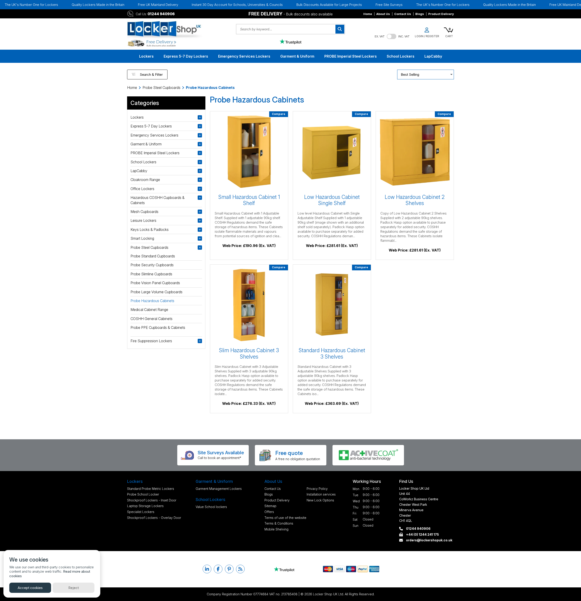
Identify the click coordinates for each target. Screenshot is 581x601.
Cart (449, 36)
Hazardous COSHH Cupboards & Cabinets (157, 200)
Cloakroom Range (145, 179)
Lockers (146, 56)
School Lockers (400, 56)
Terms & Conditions (278, 523)
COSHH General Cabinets (151, 318)
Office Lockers (142, 188)
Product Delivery (441, 14)
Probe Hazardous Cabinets (152, 300)
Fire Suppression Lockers (151, 341)
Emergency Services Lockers (244, 56)
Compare (278, 114)
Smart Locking (142, 238)
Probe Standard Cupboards (152, 256)
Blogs (419, 14)
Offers (269, 512)
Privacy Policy (317, 489)
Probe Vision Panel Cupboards (155, 283)
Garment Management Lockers (219, 489)
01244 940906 (161, 14)
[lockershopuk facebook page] (218, 569)
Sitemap (270, 506)
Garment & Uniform (297, 56)
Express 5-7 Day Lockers (186, 56)
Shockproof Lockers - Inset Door (151, 500)
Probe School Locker (143, 494)
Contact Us (402, 14)
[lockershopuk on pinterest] (229, 569)
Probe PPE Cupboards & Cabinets (157, 327)
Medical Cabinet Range (149, 309)
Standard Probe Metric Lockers (150, 489)
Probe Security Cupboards (152, 265)
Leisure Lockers (143, 220)
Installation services (321, 494)
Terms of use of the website (285, 518)
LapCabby (433, 56)
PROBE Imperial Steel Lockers (350, 56)
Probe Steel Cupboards (161, 87)
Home (367, 14)
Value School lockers (211, 507)
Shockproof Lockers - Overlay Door (154, 518)
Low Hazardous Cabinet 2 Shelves (415, 200)
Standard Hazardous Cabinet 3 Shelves (332, 353)
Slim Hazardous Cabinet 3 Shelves (249, 353)
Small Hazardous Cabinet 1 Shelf (249, 200)
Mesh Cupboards (144, 211)
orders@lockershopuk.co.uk (429, 540)
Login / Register (427, 36)
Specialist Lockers (140, 512)
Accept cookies (30, 588)
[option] (79, 4)
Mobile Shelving (276, 529)
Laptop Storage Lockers (145, 506)
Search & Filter (151, 74)
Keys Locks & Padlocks (149, 229)
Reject (73, 588)
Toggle (391, 36)
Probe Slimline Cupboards (151, 274)
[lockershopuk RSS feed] (240, 569)
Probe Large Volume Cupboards (156, 292)
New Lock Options (320, 500)
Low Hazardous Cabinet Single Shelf (332, 200)
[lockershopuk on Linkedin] (207, 569)
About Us (383, 14)
